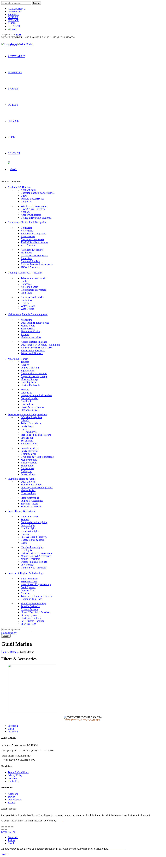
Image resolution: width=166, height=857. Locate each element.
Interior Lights (28, 525)
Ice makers (26, 292)
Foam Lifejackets (29, 448)
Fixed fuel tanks (29, 581)
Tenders (25, 361)
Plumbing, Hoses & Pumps (22, 478)
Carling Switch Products (33, 567)
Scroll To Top (8, 832)
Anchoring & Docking (19, 187)
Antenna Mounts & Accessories (37, 264)
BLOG (11, 23)
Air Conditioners (29, 286)
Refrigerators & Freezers (33, 289)
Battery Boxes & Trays (32, 539)
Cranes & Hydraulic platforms (36, 217)
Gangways (26, 201)
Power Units (27, 564)
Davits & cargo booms (32, 407)
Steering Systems (29, 615)
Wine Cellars (27, 308)
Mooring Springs (29, 379)
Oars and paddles (29, 398)
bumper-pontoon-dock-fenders (36, 395)
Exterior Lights (28, 528)
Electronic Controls (31, 618)
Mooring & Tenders (18, 359)
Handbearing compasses (33, 233)
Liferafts (25, 420)
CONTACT (14, 26)
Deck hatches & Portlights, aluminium (40, 344)
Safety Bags (27, 426)
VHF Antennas (28, 245)
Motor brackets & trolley (33, 603)
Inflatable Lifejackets (31, 417)
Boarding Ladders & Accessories (37, 192)
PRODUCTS (15, 11)
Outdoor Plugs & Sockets (34, 561)
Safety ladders (28, 474)
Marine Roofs (28, 325)
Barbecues (26, 284)
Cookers (25, 281)
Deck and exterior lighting (34, 522)
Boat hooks (26, 401)
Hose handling (28, 493)
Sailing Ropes (28, 328)
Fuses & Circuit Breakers (34, 537)
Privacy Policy (15, 775)
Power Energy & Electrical (21, 511)
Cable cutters (27, 468)
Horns (24, 542)
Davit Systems (28, 587)
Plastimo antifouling (31, 331)
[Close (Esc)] (2, 826)
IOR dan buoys (28, 432)
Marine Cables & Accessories (36, 556)
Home (4, 652)
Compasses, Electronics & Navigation (27, 222)
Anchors (25, 211)
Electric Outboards (30, 385)
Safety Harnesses (29, 451)
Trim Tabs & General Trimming (37, 596)
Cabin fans (26, 300)
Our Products (14, 799)
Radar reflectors (29, 462)
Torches (25, 519)
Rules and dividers (30, 261)
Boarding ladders (29, 382)
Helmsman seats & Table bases (36, 347)
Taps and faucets (29, 503)
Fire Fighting (27, 465)
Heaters (25, 303)
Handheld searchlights (32, 547)
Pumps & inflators (30, 367)
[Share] (6, 826)
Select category (9, 632)
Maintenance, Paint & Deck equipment (27, 314)
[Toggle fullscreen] (9, 826)
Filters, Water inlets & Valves (35, 612)
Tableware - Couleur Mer (34, 278)
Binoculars (26, 258)
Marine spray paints (31, 337)
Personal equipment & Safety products (27, 414)
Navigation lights (29, 516)
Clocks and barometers (32, 239)
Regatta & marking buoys (34, 376)
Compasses (26, 227)
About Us (13, 793)
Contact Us (13, 781)
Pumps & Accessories (32, 500)
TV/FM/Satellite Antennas (34, 242)
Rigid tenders (27, 370)
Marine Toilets (28, 490)
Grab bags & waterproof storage (37, 456)
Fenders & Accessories (32, 198)
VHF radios (27, 230)
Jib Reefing (26, 319)
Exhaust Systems (29, 609)
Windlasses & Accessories (34, 206)
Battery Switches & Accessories (37, 553)
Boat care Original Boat (33, 350)
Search (36, 3)
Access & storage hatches (34, 341)
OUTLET (13, 17)
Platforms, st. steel (30, 410)
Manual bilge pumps (31, 484)
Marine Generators (30, 558)
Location (12, 778)
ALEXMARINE (16, 8)
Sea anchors (27, 440)
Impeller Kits (27, 590)
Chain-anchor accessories (34, 373)
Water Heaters (28, 306)
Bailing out (26, 471)
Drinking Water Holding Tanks (37, 487)
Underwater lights (30, 531)
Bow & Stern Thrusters (33, 209)
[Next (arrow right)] (6, 829)
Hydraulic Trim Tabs (31, 599)
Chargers (25, 534)
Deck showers (28, 481)
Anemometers (28, 236)
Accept (5, 854)
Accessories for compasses (34, 255)
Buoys (24, 195)
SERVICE (13, 20)
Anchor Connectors (31, 214)
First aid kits (27, 437)
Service (11, 796)
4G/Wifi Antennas (30, 267)
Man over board (29, 459)
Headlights (26, 550)
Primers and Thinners (32, 353)
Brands (14, 652)
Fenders (25, 389)
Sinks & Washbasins (31, 506)
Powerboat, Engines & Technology (26, 573)
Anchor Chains (28, 190)
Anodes (25, 334)
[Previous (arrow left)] (2, 829)
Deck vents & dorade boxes (35, 322)
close (18, 34)
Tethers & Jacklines (31, 423)
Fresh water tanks (30, 497)
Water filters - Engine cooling (36, 584)
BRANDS (13, 14)
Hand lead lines (29, 443)
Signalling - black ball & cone (36, 434)
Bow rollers (27, 404)
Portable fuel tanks (30, 606)
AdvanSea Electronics (32, 249)
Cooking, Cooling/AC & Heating (25, 272)
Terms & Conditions (18, 772)
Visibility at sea (28, 453)
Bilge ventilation (29, 578)
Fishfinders (26, 252)
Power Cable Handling (32, 621)
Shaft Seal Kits (28, 623)
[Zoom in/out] (12, 826)
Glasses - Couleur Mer (32, 297)
